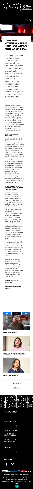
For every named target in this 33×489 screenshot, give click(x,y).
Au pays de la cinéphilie (10, 332)
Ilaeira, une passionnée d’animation (14, 354)
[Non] (31, 480)
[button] (17, 15)
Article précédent (16, 383)
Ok (17, 486)
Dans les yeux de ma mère (10, 375)
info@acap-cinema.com (10, 435)
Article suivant (16, 388)
